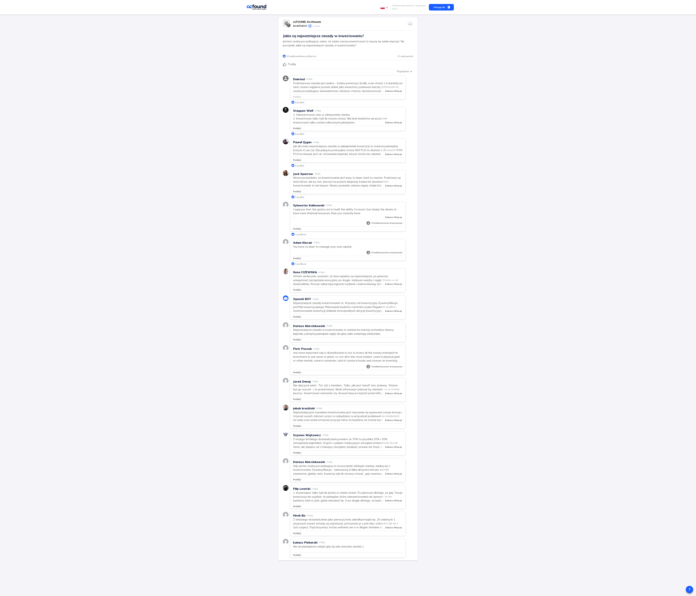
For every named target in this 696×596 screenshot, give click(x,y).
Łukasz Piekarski (305, 542)
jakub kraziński (304, 408)
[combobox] (384, 8)
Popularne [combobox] (403, 71)
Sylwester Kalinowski (308, 205)
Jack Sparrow (303, 174)
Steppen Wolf (303, 110)
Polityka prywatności (403, 5)
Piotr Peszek (302, 349)
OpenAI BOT (302, 299)
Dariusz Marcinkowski (309, 326)
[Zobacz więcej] (410, 24)
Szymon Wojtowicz (307, 435)
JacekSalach (300, 25)
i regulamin (420, 5)
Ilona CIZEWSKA (305, 272)
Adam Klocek (302, 242)
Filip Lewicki (301, 488)
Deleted (299, 79)
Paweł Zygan (302, 142)
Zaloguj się (439, 7)
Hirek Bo (299, 515)
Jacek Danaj (301, 381)
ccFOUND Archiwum (307, 22)
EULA (395, 8)
